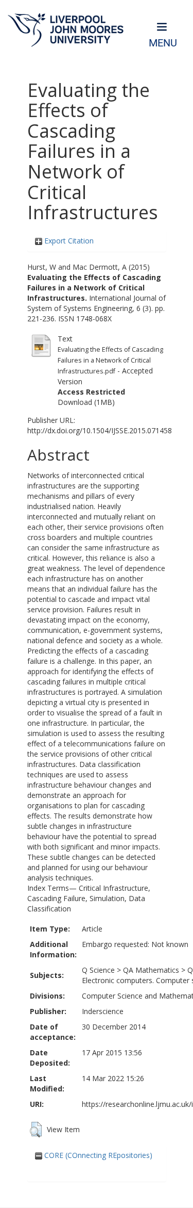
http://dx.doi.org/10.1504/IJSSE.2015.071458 (99, 430)
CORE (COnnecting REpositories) (97, 1155)
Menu (163, 43)
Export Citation (68, 241)
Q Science (98, 970)
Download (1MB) (86, 402)
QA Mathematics (151, 970)
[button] (36, 1129)
